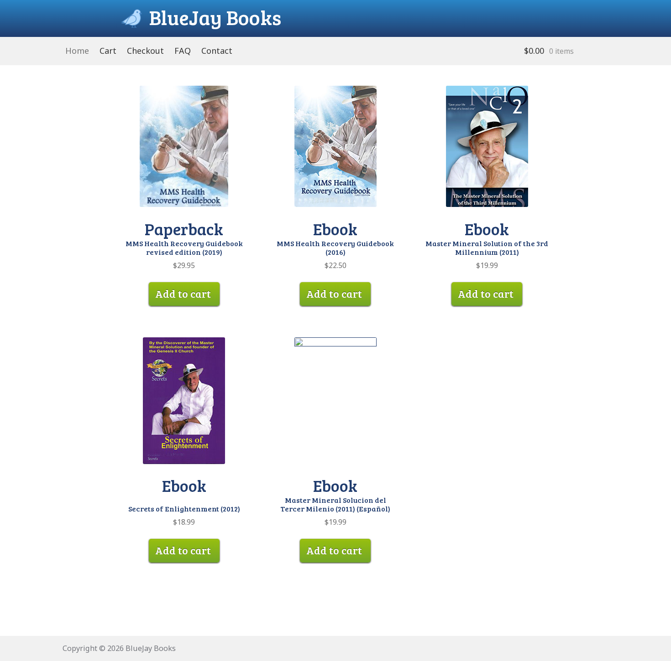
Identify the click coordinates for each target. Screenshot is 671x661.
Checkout (145, 50)
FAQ (182, 50)
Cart (108, 50)
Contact (216, 50)
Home (77, 50)
